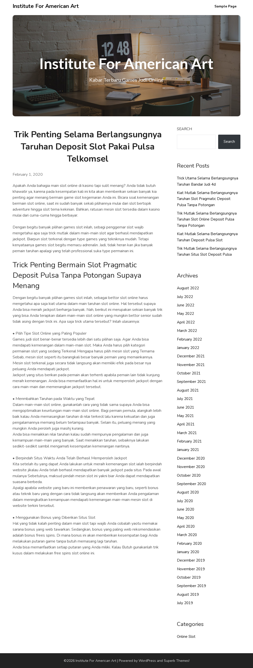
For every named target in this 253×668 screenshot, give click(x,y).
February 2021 (189, 441)
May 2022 (185, 313)
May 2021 (185, 415)
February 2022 (189, 339)
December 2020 (191, 458)
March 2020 (187, 534)
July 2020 (185, 500)
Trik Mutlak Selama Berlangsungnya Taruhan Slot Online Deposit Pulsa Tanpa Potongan (207, 219)
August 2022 (188, 288)
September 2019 (191, 585)
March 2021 (187, 432)
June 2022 (185, 305)
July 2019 (185, 602)
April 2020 (186, 526)
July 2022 (185, 296)
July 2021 (185, 398)
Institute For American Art (46, 6)
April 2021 (186, 424)
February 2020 (189, 543)
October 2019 (189, 577)
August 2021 (188, 390)
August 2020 (188, 492)
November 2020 (191, 466)
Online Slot (186, 636)
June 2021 (185, 407)
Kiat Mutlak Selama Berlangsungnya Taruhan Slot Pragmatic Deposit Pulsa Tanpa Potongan (207, 198)
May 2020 (185, 517)
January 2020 (188, 551)
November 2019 (191, 569)
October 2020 (189, 475)
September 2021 (191, 381)
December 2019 (191, 560)
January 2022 (188, 347)
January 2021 (188, 449)
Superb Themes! (177, 660)
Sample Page (225, 6)
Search (184, 128)
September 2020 (191, 483)
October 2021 (189, 373)
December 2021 (191, 356)
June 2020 (185, 509)
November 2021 (191, 364)
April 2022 (186, 322)
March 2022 (187, 330)
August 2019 (188, 594)
